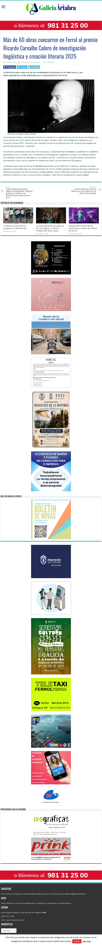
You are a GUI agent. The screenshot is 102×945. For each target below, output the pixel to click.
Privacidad (14, 920)
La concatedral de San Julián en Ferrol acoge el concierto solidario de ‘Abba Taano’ (50, 228)
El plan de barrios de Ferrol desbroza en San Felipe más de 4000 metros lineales (83, 190)
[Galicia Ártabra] (51, 8)
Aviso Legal (5, 920)
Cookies (21, 920)
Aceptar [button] (77, 941)
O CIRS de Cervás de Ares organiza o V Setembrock (14, 227)
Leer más (86, 941)
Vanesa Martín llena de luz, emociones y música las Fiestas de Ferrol (83, 228)
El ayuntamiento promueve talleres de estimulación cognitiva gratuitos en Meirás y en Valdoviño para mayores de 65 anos (19, 192)
